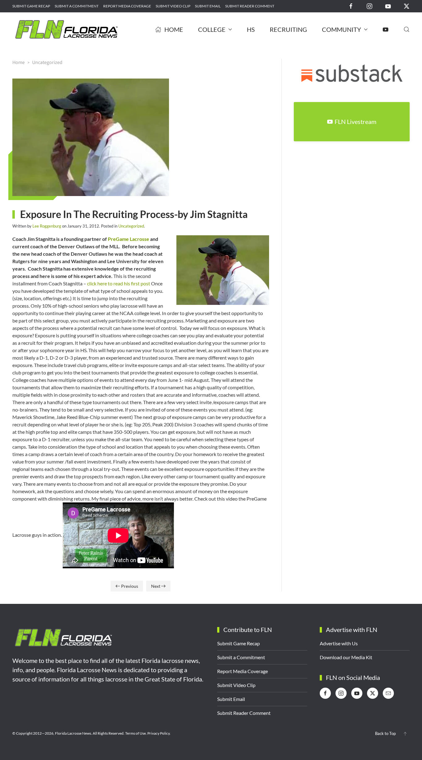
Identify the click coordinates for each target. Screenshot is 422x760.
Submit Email (208, 6)
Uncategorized (131, 226)
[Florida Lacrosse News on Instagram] (369, 5)
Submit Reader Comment (249, 6)
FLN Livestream (355, 121)
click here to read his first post (118, 283)
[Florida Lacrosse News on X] (406, 5)
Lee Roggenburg (46, 226)
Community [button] (341, 29)
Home (173, 29)
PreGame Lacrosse (128, 239)
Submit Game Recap (31, 6)
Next (155, 586)
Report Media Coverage (127, 6)
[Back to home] (66, 29)
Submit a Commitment (77, 6)
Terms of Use (135, 733)
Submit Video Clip (173, 6)
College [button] (212, 29)
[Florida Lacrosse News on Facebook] (351, 5)
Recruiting (288, 29)
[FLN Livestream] (385, 29)
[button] (406, 29)
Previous (129, 586)
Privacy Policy (158, 733)
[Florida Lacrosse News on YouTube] (388, 5)
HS (251, 29)
